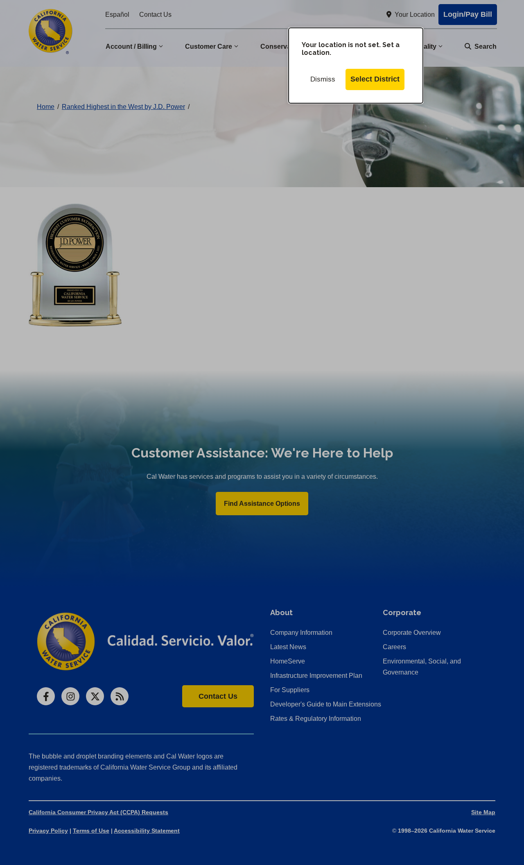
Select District (375, 79)
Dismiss (322, 79)
